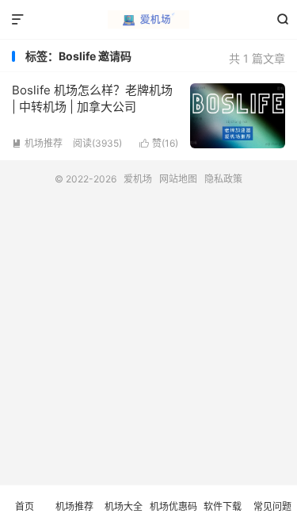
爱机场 (148, 19)
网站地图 (178, 179)
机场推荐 (37, 143)
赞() (158, 143)
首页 (24, 506)
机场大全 (124, 506)
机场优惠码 (173, 506)
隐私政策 (223, 179)
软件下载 (223, 506)
